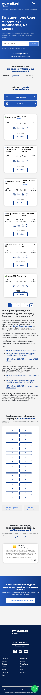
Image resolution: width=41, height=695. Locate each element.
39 (12, 430)
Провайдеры (24, 664)
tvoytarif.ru (10, 3)
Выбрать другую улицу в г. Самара (12, 508)
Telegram (20, 651)
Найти (34, 43)
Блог (3, 675)
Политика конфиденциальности (29, 689)
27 (25, 470)
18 (25, 457)
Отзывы (4, 667)
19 (12, 462)
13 (12, 497)
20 (25, 466)
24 (25, 444)
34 (12, 439)
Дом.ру (21, 326)
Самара (5, 6)
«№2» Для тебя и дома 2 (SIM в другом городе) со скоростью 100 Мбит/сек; (20, 381)
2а (12, 479)
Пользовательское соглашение (11, 689)
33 (12, 475)
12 (12, 453)
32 (25, 448)
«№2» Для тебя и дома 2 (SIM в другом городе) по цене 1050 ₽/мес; (20, 354)
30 (12, 484)
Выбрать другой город (31, 508)
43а (26, 493)
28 (12, 488)
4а (25, 497)
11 (25, 435)
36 (25, 479)
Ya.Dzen (26, 651)
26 (25, 453)
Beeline (15, 326)
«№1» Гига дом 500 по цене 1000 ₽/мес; (21, 350)
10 (25, 484)
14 (25, 462)
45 (12, 493)
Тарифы (4, 664)
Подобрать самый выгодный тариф (20, 600)
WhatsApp (15, 651)
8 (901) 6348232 (21, 54)
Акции (22, 667)
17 (12, 457)
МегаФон (28, 326)
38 (25, 488)
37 (12, 470)
